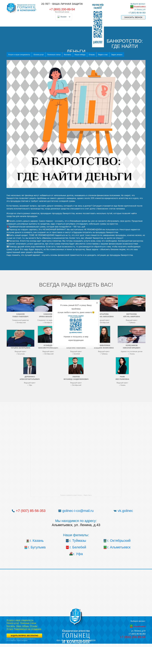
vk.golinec (125, 511)
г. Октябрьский (119, 540)
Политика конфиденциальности (14, 642)
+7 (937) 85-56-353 (136, 13)
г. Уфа (78, 554)
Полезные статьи (54, 54)
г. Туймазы (77, 540)
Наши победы (80, 54)
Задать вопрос (116, 54)
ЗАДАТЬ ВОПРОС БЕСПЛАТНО (24, 636)
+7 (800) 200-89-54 (62, 9)
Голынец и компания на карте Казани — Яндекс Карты (76, 495)
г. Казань (37, 540)
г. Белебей (78, 547)
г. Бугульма (37, 547)
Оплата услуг (38, 54)
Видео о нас (103, 54)
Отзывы (92, 54)
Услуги (10, 629)
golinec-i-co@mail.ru (78, 511)
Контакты (67, 54)
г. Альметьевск (119, 547)
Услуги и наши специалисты (19, 54)
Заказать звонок (133, 17)
